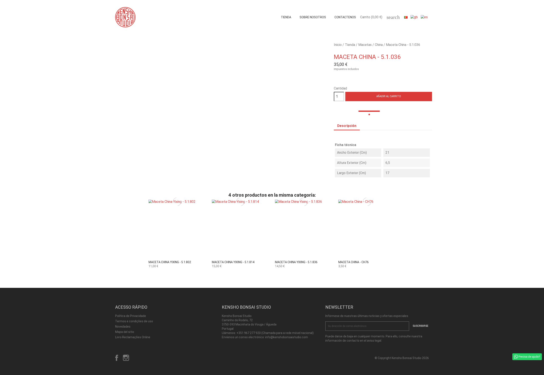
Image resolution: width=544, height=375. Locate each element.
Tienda (286, 17)
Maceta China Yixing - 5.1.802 (170, 262)
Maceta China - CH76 (353, 262)
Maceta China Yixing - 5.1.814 (233, 262)
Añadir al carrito (388, 96)
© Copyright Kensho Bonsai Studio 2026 (402, 358)
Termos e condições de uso (134, 321)
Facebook (116, 358)
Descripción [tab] (346, 126)
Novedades (122, 326)
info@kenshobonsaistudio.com (286, 337)
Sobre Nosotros (313, 17)
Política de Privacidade (130, 316)
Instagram (126, 358)
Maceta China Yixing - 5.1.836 (296, 262)
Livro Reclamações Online (132, 337)
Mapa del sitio (124, 332)
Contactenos (345, 17)
